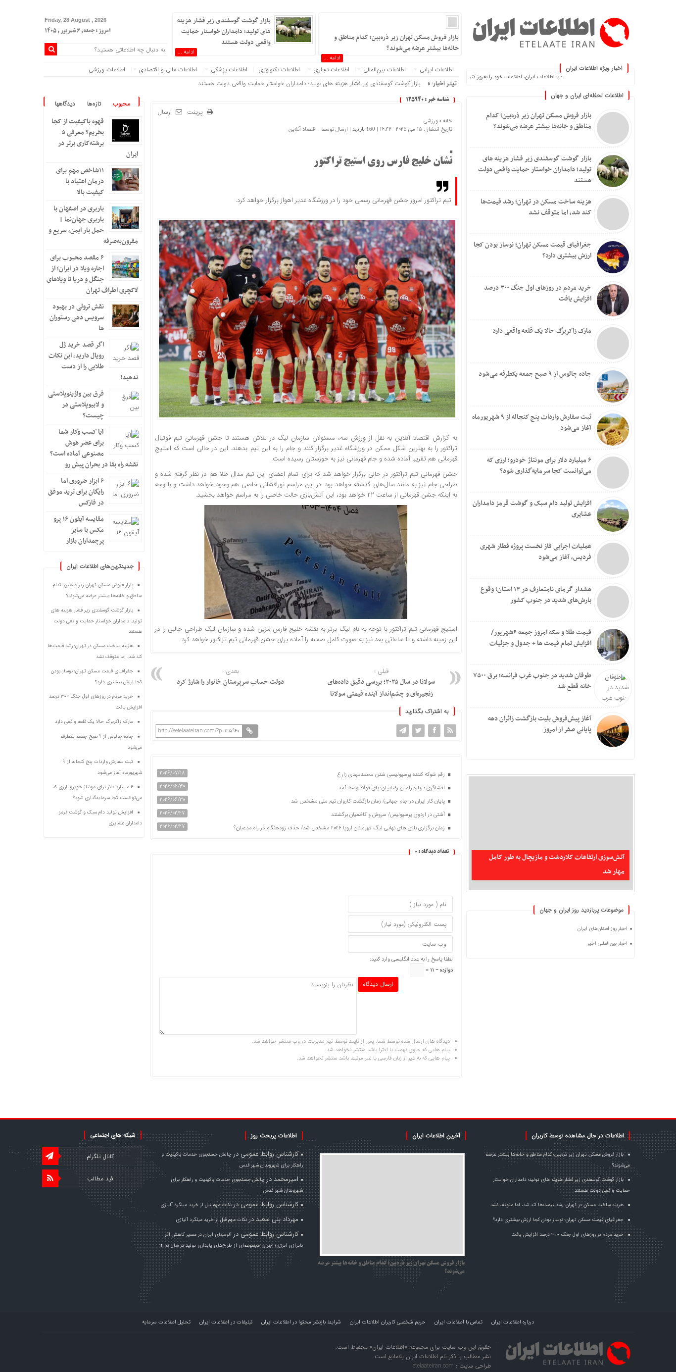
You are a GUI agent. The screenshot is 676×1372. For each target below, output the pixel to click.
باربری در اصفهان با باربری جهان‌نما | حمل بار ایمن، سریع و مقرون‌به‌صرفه (93, 225)
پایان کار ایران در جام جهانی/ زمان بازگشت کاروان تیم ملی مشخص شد (368, 801)
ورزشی (431, 121)
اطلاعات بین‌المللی (384, 69)
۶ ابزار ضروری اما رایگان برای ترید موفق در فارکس (76, 491)
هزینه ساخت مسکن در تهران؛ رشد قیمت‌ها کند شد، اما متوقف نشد (536, 207)
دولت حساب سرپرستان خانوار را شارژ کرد (230, 677)
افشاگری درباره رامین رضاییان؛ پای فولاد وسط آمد (392, 788)
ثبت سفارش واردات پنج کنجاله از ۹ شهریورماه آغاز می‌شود (531, 422)
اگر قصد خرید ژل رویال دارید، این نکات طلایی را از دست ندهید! (93, 361)
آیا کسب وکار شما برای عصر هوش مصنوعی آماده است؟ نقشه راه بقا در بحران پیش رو (94, 448)
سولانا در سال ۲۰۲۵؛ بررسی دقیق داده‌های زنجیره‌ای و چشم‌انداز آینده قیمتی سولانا (381, 683)
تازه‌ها (94, 103)
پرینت (197, 112)
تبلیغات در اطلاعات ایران (225, 1322)
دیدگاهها (65, 103)
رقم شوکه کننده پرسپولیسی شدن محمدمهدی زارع (392, 774)
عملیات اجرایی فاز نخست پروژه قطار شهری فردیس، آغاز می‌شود (535, 552)
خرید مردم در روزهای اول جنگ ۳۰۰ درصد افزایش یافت (537, 293)
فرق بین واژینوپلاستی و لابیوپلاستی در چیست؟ (76, 404)
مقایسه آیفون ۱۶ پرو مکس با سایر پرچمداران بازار (78, 530)
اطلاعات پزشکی (229, 69)
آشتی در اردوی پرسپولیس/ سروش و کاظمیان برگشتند (388, 815)
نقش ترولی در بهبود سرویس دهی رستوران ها (76, 317)
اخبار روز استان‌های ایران (603, 928)
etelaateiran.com (434, 1366)
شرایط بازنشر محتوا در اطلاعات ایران (301, 1322)
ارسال (164, 112)
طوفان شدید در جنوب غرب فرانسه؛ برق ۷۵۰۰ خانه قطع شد (532, 681)
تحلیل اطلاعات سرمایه (166, 1322)
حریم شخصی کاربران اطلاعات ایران (388, 1322)
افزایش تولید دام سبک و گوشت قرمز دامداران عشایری (532, 509)
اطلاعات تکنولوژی (279, 69)
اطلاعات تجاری (331, 69)
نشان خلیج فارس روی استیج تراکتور (382, 161)
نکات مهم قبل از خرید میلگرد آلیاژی (196, 1205)
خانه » (445, 121)
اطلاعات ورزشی (107, 69)
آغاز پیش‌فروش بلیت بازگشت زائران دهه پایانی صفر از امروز (539, 724)
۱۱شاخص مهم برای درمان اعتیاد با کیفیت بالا (80, 181)
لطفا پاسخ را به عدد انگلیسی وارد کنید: (411, 959)
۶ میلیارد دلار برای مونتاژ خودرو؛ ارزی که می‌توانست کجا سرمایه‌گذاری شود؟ (539, 466)
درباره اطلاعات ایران (512, 1322)
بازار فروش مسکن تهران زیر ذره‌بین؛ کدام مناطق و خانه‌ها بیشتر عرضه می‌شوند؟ (538, 121)
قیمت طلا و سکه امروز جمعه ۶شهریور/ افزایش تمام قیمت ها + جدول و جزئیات (540, 638)
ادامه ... (332, 58)
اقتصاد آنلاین (303, 129)
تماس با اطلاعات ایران (459, 1322)
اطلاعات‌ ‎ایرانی (437, 69)
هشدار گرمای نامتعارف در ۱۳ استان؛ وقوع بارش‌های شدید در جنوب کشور (536, 595)
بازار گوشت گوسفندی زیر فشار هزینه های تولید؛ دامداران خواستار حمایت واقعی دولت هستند (534, 169)
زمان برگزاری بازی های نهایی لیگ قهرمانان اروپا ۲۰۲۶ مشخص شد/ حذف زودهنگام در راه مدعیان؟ (340, 828)
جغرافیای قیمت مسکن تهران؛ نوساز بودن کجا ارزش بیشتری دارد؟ (532, 250)
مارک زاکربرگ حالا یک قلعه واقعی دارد (541, 331)
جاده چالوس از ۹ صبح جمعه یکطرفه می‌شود (535, 374)
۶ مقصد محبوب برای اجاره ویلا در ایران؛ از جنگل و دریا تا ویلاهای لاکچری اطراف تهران (92, 274)
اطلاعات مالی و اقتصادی (168, 69)
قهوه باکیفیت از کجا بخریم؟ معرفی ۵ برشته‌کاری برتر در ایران (94, 138)
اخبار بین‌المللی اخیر (607, 943)
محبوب (121, 103)
